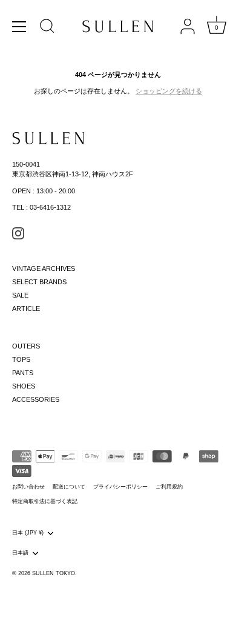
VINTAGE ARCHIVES (43, 268)
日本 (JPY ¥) (28, 533)
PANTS (22, 372)
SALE (20, 295)
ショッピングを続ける (169, 91)
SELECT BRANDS (39, 281)
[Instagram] (18, 232)
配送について (69, 487)
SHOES (23, 386)
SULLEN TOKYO (53, 573)
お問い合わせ (28, 487)
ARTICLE (26, 308)
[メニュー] (19, 26)
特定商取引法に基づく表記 (44, 501)
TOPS (21, 359)
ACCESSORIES (35, 399)
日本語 (20, 553)
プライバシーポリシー (120, 487)
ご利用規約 (169, 487)
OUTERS (26, 346)
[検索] (47, 28)
